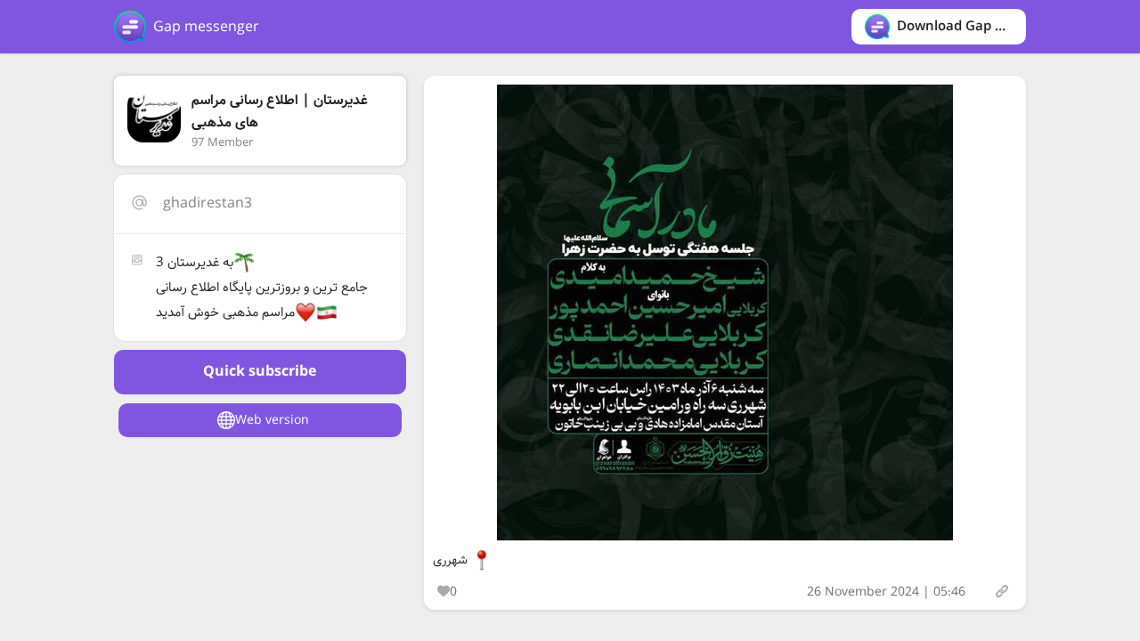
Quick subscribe (259, 372)
